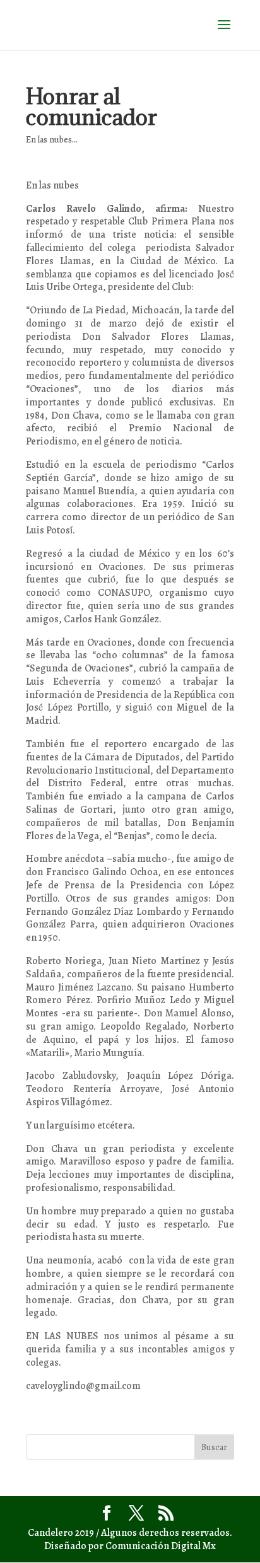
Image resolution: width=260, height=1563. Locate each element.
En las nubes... (52, 140)
